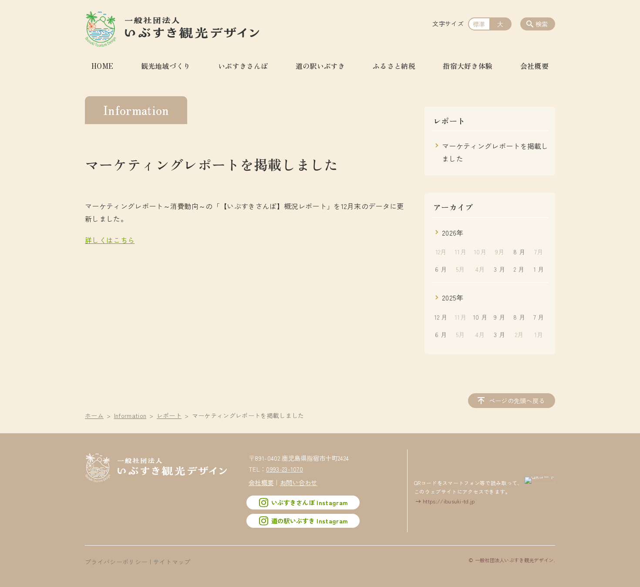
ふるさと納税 (394, 66)
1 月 (538, 269)
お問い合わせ (298, 482)
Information (130, 415)
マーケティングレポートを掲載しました (495, 152)
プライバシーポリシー (116, 561)
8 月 (519, 251)
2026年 (453, 232)
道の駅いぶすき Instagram (309, 520)
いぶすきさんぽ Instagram (309, 502)
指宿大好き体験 (467, 66)
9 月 (499, 317)
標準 (479, 24)
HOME (102, 66)
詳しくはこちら (110, 240)
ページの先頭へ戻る (517, 400)
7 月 (538, 317)
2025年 (453, 297)
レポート (169, 415)
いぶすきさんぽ (243, 66)
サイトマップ (172, 561)
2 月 (519, 269)
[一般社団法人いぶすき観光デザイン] (172, 28)
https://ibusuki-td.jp (449, 501)
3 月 (499, 269)
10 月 (480, 317)
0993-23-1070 (284, 468)
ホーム (94, 415)
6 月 (441, 269)
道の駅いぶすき (320, 66)
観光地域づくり (166, 66)
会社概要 (534, 66)
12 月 (440, 317)
